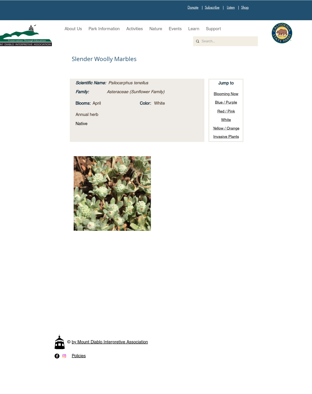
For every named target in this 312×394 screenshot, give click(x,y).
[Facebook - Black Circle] (57, 356)
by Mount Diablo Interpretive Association (110, 341)
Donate (193, 7)
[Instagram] (64, 356)
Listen (231, 7)
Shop (245, 7)
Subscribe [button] (212, 7)
